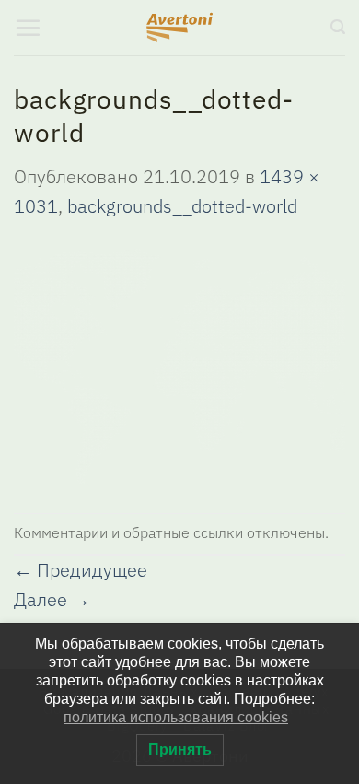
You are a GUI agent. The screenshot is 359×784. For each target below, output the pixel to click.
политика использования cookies (176, 717)
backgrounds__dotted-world (182, 205)
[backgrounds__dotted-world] (179, 364)
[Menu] (27, 27)
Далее (52, 599)
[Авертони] (179, 27)
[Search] (337, 27)
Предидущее (80, 569)
